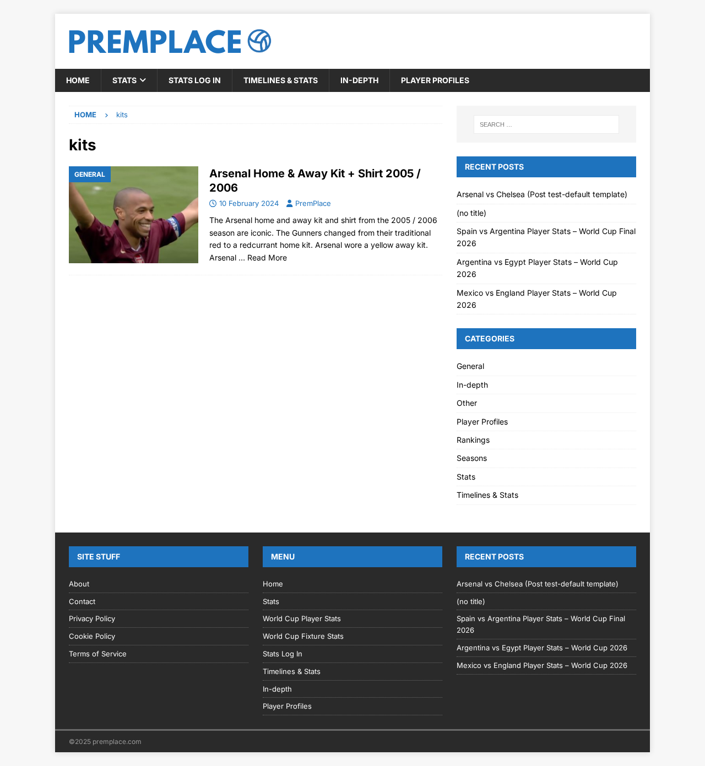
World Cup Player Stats (302, 618)
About (79, 583)
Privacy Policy (92, 618)
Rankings (473, 439)
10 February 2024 (249, 203)
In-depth (359, 80)
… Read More (262, 257)
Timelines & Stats (280, 80)
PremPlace (313, 203)
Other (467, 403)
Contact (82, 601)
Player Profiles (435, 80)
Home (78, 80)
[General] (133, 215)
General (470, 366)
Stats (124, 80)
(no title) (471, 213)
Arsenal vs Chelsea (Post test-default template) (542, 194)
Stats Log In (195, 80)
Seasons (472, 458)
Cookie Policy (92, 636)
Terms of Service (98, 653)
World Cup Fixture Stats (303, 636)
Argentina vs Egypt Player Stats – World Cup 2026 (542, 647)
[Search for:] (546, 124)
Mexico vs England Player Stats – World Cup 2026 (542, 665)
